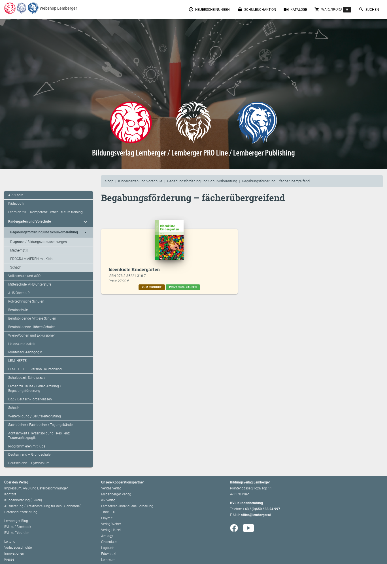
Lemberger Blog (16, 521)
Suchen (369, 9)
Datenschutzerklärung (20, 512)
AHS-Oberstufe (19, 293)
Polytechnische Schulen (26, 301)
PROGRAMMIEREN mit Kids (31, 259)
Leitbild (9, 542)
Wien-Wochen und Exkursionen (32, 335)
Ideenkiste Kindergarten (134, 269)
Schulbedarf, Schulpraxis (26, 378)
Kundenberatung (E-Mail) (23, 500)
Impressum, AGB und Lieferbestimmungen (36, 488)
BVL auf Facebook (17, 527)
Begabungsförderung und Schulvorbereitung (202, 181)
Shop (109, 181)
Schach (15, 267)
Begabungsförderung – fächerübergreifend (276, 181)
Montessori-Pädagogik (25, 352)
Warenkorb (331, 9)
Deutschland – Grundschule (29, 455)
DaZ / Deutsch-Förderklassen (30, 399)
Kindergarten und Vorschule (140, 181)
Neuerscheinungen (209, 9)
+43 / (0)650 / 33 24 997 (261, 509)
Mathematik (19, 250)
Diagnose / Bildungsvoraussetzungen (38, 242)
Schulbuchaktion (256, 9)
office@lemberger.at (256, 515)
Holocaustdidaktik (21, 344)
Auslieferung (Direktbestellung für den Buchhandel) (43, 506)
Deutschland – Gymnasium (29, 463)
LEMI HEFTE (17, 361)
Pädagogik (16, 204)
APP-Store (15, 195)
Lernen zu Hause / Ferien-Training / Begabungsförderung (34, 388)
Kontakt (10, 494)
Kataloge (295, 9)
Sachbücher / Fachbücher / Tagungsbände (40, 425)
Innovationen (14, 553)
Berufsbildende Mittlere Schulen (32, 318)
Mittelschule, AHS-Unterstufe (29, 284)
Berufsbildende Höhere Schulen (32, 327)
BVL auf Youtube (16, 533)
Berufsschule (18, 310)
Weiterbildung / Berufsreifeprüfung (34, 416)
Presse (9, 559)
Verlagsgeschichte (18, 548)
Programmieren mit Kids (26, 446)
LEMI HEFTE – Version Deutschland (35, 369)
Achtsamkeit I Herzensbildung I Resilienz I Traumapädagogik (39, 435)
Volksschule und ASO (24, 276)
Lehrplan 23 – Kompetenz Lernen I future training (45, 212)
